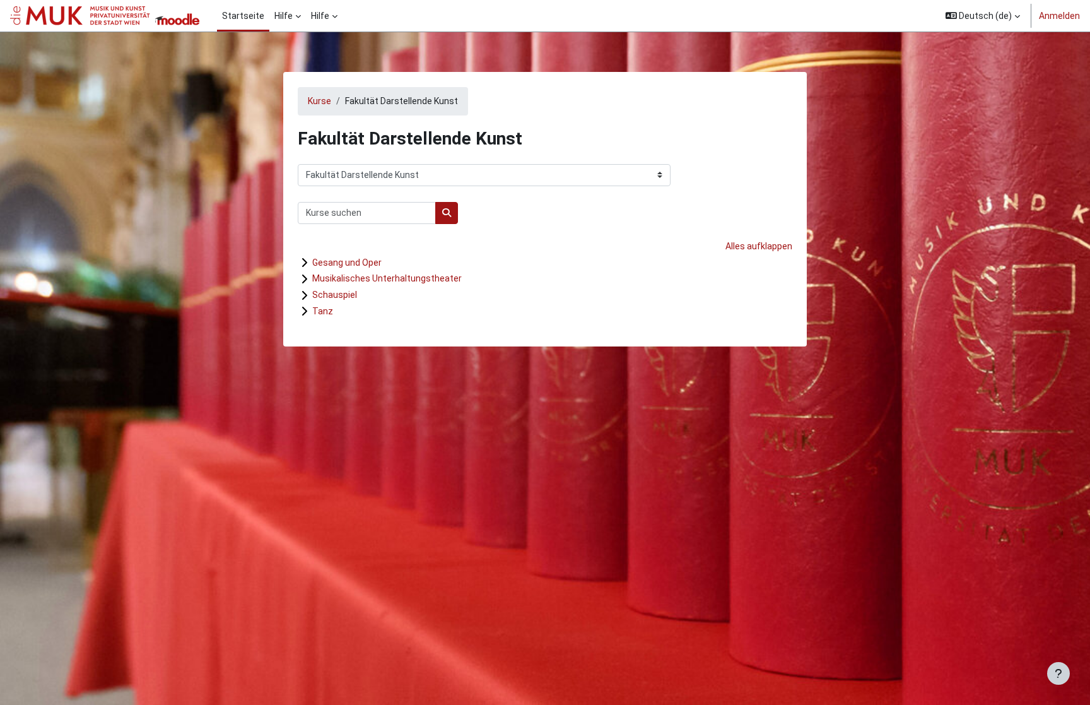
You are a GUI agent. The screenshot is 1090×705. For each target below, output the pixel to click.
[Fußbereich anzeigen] (1058, 673)
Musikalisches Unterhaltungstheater (387, 278)
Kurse (319, 101)
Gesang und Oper (347, 263)
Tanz (322, 311)
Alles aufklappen (758, 246)
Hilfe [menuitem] (283, 16)
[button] (983, 16)
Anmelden (1059, 16)
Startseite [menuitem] (243, 16)
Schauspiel (334, 295)
